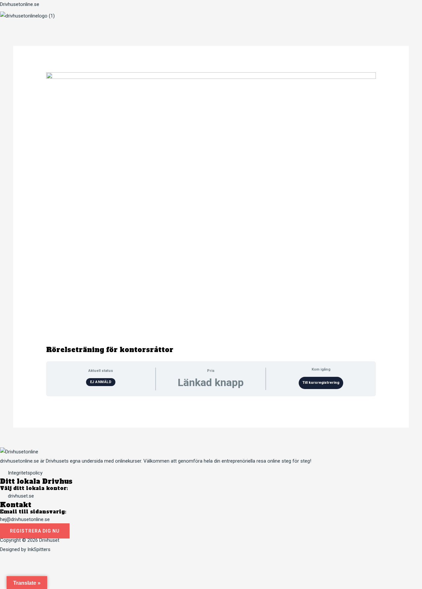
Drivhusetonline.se (19, 4)
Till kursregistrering (320, 382)
